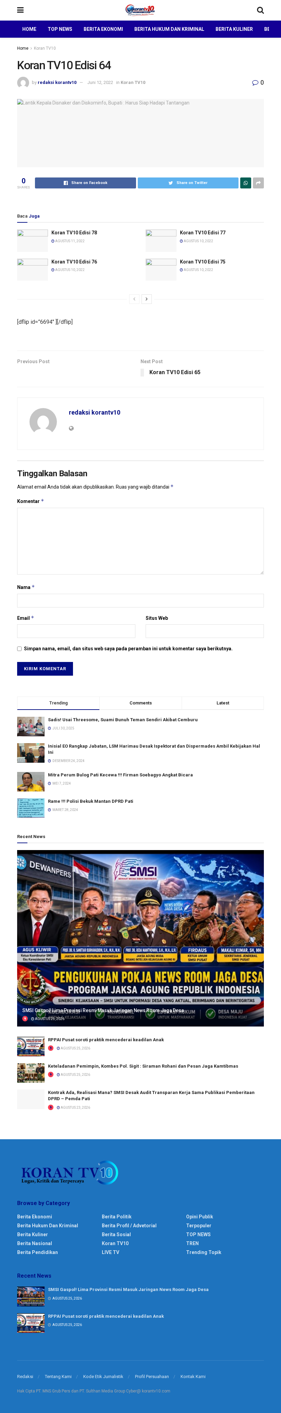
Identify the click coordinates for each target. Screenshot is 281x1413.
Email (25, 618)
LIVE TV (110, 1252)
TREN (192, 1243)
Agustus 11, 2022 (69, 241)
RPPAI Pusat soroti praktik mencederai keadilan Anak (106, 1039)
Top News (60, 29)
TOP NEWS (198, 1234)
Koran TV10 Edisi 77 (202, 232)
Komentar (30, 501)
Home (29, 29)
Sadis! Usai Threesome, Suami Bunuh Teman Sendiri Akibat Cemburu (123, 719)
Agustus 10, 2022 (198, 241)
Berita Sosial (116, 1234)
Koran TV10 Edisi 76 (74, 262)
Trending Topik (203, 1252)
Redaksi (25, 1376)
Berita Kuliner (234, 29)
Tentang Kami (58, 1376)
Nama (26, 587)
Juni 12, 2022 (100, 82)
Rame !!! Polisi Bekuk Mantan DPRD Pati (90, 801)
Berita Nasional (34, 1243)
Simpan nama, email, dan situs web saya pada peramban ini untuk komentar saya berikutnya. (128, 648)
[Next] (147, 299)
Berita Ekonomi (103, 29)
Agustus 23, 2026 (75, 1107)
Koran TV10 (45, 48)
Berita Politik (117, 1216)
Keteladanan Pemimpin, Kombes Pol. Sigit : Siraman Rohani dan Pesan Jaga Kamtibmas (143, 1066)
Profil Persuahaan (152, 1376)
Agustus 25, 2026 (49, 1019)
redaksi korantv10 (57, 82)
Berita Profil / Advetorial (129, 1225)
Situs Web (157, 618)
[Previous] (134, 299)
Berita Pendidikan (37, 1252)
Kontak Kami (193, 1376)
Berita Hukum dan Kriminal (169, 29)
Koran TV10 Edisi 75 (202, 262)
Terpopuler (198, 1225)
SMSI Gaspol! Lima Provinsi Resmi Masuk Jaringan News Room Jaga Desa (103, 1010)
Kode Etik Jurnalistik (103, 1376)
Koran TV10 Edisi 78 (74, 232)
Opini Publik (199, 1216)
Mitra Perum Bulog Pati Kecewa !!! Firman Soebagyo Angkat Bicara (120, 774)
